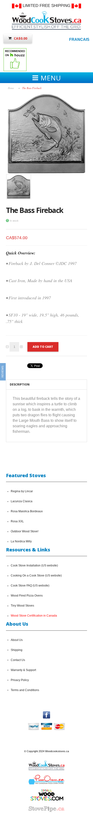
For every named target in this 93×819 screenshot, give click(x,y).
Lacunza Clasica (21, 501)
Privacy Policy (20, 680)
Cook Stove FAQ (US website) (30, 585)
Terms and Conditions (25, 690)
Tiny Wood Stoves (22, 605)
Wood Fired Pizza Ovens (27, 595)
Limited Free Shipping (46, 5)
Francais (79, 39)
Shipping (16, 650)
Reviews (2, 371)
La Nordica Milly (21, 541)
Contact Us (18, 660)
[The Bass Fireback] (46, 95)
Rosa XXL (17, 521)
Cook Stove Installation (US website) (34, 565)
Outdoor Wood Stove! (24, 531)
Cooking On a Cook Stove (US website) (36, 575)
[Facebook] (46, 713)
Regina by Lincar (22, 491)
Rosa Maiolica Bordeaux (27, 511)
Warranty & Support (23, 670)
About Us (17, 640)
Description (20, 384)
